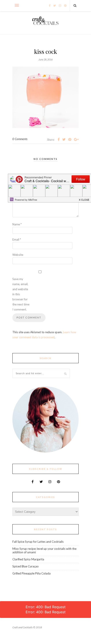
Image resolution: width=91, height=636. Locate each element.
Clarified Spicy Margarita (28, 559)
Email (16, 239)
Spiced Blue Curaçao (25, 566)
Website (17, 254)
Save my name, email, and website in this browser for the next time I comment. (20, 294)
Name (17, 224)
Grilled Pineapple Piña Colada (31, 573)
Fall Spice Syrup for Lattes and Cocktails (38, 541)
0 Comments (19, 139)
